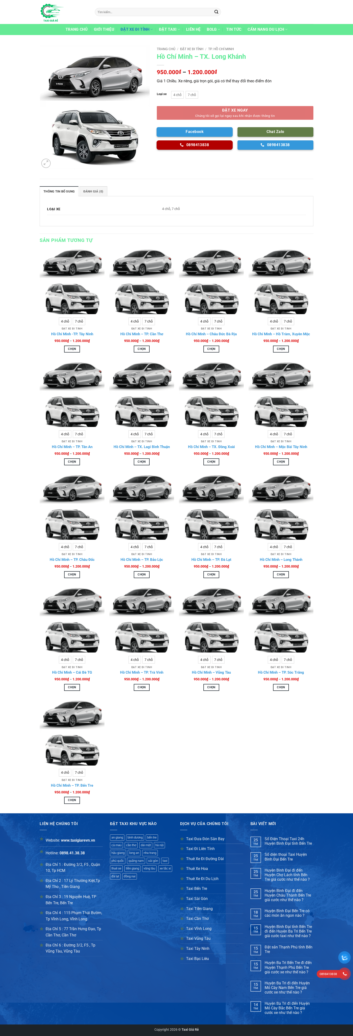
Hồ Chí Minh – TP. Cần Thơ (141, 334)
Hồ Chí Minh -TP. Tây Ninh (72, 334)
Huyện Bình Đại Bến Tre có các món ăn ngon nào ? (287, 913)
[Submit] (217, 12)
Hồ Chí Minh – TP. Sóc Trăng (281, 672)
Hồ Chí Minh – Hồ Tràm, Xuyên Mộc (281, 334)
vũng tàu (149, 868)
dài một (146, 845)
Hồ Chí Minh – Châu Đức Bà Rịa (211, 334)
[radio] (177, 94)
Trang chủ (77, 29)
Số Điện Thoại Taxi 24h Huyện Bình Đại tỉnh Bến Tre (288, 841)
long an (134, 853)
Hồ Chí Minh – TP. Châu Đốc (72, 559)
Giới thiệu (104, 29)
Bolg (212, 29)
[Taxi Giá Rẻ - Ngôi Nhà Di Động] (64, 12)
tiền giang (132, 868)
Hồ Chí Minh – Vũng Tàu (211, 672)
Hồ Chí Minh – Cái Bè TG (72, 672)
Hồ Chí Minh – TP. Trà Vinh (141, 672)
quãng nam (136, 860)
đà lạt (115, 876)
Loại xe (162, 94)
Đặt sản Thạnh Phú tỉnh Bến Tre (288, 949)
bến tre (152, 837)
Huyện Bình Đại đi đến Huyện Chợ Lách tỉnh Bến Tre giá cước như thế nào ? (287, 875)
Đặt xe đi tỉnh (135, 29)
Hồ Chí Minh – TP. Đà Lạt (211, 559)
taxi (165, 860)
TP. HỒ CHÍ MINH (221, 49)
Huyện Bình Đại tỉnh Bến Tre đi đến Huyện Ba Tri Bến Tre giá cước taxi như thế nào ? (288, 931)
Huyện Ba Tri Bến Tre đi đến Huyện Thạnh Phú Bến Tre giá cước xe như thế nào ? (288, 967)
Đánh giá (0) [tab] (93, 191)
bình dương (135, 837)
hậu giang (118, 853)
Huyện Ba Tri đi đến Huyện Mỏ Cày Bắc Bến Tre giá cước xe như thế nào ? (287, 1008)
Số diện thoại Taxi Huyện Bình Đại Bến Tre (286, 856)
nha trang (150, 853)
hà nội (159, 845)
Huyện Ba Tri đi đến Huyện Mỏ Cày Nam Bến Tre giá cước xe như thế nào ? (287, 987)
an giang (117, 837)
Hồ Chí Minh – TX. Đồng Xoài (211, 447)
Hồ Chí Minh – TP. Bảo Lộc (142, 559)
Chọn (72, 349)
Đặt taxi (168, 29)
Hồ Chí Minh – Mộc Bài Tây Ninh (281, 447)
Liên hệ (193, 29)
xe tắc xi (165, 868)
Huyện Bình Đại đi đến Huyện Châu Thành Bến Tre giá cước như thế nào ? (288, 895)
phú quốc (117, 860)
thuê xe (116, 868)
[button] (46, 163)
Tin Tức (233, 29)
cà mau (116, 845)
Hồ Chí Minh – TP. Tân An (72, 447)
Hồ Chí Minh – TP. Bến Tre (72, 785)
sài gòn (153, 860)
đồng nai (129, 876)
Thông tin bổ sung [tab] (59, 191)
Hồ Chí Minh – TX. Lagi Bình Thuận (142, 447)
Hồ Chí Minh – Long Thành (281, 559)
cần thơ (131, 845)
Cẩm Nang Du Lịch (266, 29)
